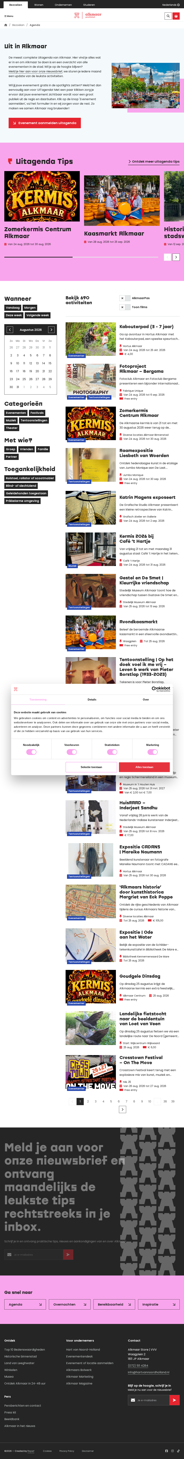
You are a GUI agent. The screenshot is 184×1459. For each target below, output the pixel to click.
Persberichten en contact (22, 1406)
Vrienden (26, 449)
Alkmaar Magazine (79, 1383)
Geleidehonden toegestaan (26, 493)
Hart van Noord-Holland (83, 1350)
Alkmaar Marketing (79, 1377)
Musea (8, 1377)
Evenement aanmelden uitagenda (47, 123)
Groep (10, 449)
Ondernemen (63, 5)
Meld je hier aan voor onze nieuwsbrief (35, 71)
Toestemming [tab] (38, 699)
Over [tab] (146, 699)
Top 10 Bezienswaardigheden (24, 1350)
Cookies (47, 1451)
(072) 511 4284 (138, 1366)
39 (172, 1101)
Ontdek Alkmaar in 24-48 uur (25, 1383)
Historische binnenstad (20, 1356)
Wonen (38, 5)
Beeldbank (11, 1419)
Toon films (139, 307)
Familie (43, 449)
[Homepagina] (5, 25)
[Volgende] (122, 1109)
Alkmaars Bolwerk (79, 1370)
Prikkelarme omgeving (22, 501)
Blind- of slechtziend (21, 486)
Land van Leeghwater (19, 1363)
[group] (42, 209)
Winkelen (10, 1370)
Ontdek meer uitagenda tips (156, 161)
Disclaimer (88, 1451)
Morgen (30, 308)
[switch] (72, 752)
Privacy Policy (66, 1451)
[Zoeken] (168, 16)
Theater (12, 428)
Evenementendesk (79, 1356)
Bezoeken (15, 5)
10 (149, 1101)
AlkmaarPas (141, 298)
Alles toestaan (144, 767)
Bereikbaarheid (110, 1304)
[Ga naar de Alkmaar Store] (176, 16)
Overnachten (64, 1304)
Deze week (14, 315)
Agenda (15, 1304)
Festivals (37, 413)
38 (165, 1101)
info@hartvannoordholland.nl (148, 1372)
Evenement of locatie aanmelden (89, 1363)
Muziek (11, 420)
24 (18, 379)
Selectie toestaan (91, 767)
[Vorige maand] (10, 329)
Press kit (10, 1412)
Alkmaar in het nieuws (19, 1426)
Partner (11, 457)
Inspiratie (150, 1304)
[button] (171, 4)
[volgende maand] (51, 329)
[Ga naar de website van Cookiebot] (154, 689)
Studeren (89, 5)
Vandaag (13, 308)
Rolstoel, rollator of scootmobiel (30, 478)
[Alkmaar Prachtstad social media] (166, 1451)
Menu (9, 16)
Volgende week (37, 315)
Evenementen (16, 413)
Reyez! (30, 1451)
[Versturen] (68, 1256)
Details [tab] (92, 699)
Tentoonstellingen (34, 420)
